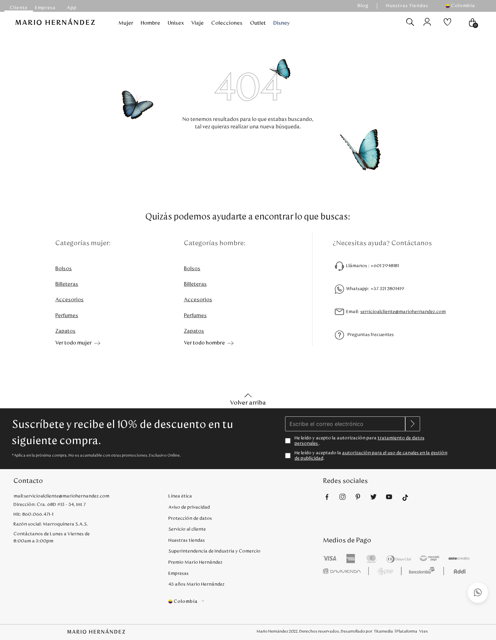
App (72, 7)
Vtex (423, 631)
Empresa (45, 7)
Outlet (258, 23)
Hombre (150, 23)
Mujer (125, 23)
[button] (464, 6)
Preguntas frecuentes (371, 334)
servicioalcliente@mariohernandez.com (403, 311)
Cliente (19, 7)
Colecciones (227, 23)
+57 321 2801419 (387, 288)
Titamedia (383, 631)
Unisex (176, 23)
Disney (281, 23)
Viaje (197, 23)
